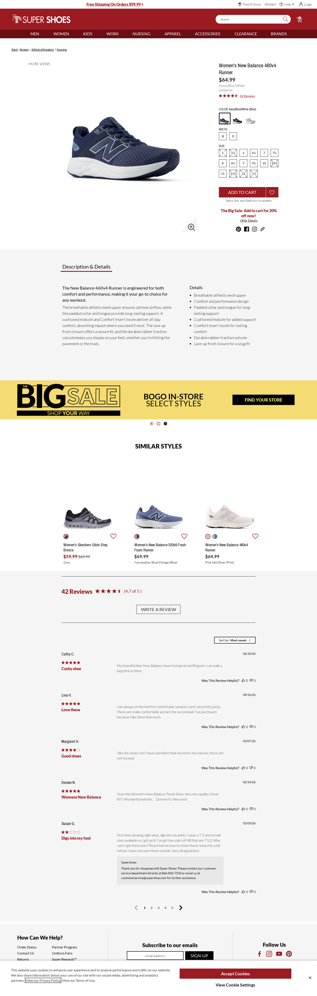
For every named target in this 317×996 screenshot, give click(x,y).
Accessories (207, 33)
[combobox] (235, 640)
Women (61, 33)
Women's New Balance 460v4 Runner (226, 547)
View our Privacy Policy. (43, 980)
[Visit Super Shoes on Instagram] (255, 229)
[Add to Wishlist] (272, 192)
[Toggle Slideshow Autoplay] (151, 423)
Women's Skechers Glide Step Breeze (85, 547)
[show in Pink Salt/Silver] (207, 536)
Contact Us (25, 953)
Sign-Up (199, 955)
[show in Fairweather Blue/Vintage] (136, 536)
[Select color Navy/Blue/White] (225, 118)
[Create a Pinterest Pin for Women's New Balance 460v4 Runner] (238, 229)
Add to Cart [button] (242, 192)
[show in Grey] (66, 536)
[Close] (310, 977)
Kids (87, 33)
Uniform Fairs (62, 953)
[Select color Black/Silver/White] (237, 118)
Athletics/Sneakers (42, 50)
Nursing (141, 33)
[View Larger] (191, 227)
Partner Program (64, 947)
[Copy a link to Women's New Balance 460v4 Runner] (263, 229)
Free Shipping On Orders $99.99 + (114, 4)
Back (15, 50)
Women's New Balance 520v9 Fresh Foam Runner (160, 547)
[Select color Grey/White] (250, 118)
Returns (23, 959)
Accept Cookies (235, 973)
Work (113, 33)
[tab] (101, 268)
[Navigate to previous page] (136, 908)
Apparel (173, 33)
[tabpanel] (159, 317)
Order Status (26, 947)
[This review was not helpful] (251, 680)
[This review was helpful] (243, 680)
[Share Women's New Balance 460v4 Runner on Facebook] (247, 229)
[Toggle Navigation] (42, 34)
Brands (279, 33)
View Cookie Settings (235, 984)
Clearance (246, 33)
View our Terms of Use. (78, 980)
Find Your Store (263, 399)
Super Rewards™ (64, 959)
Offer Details (248, 220)
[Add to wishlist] (113, 536)
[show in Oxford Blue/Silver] (214, 536)
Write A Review (158, 609)
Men (34, 33)
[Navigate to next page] (181, 908)
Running (62, 50)
